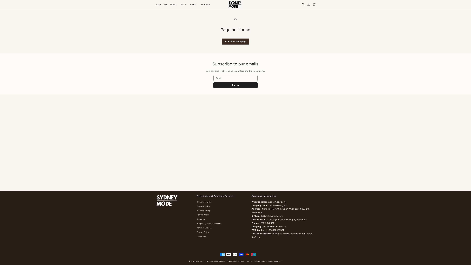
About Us (201, 219)
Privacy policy (232, 261)
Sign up (236, 85)
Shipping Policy (203, 210)
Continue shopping (235, 41)
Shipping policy (260, 261)
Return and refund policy (216, 261)
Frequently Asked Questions (209, 223)
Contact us (201, 236)
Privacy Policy (203, 232)
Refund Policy (203, 215)
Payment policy (203, 206)
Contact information (275, 261)
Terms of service (246, 261)
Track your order (204, 202)
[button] (303, 4)
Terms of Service (204, 228)
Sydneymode (199, 261)
